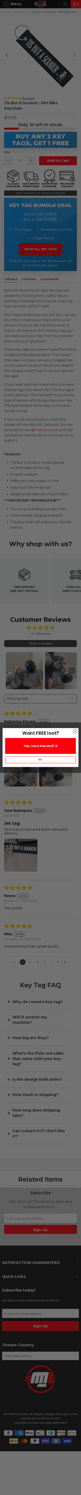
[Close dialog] (75, 731)
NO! (40, 759)
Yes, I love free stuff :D (40, 746)
